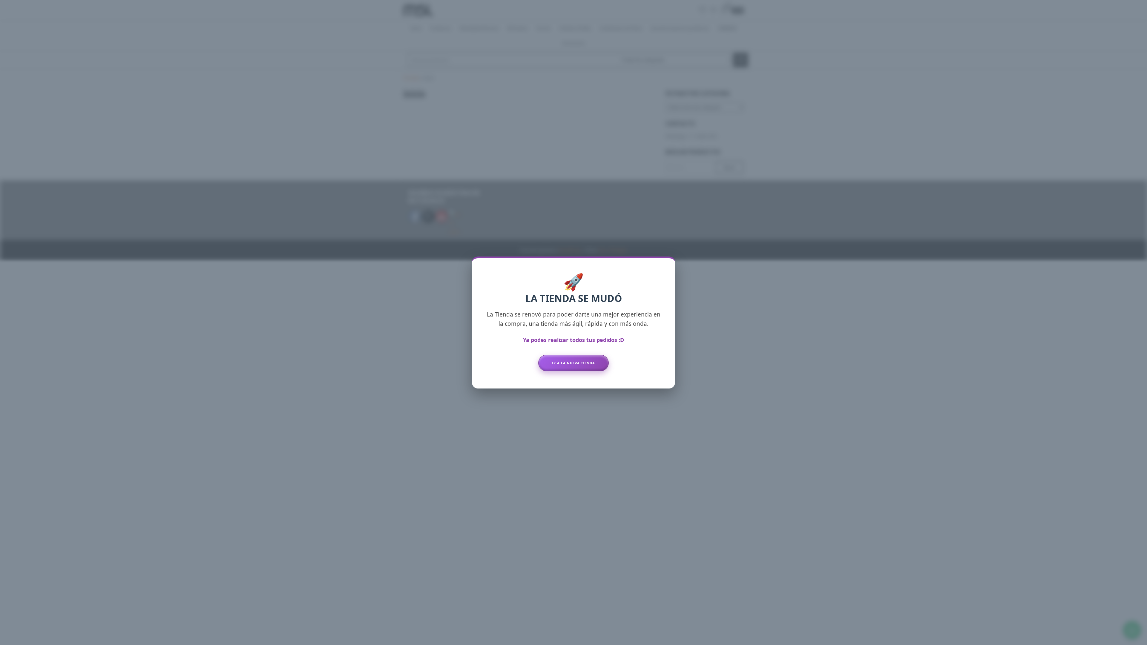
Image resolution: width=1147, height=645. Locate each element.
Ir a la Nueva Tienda (573, 363)
